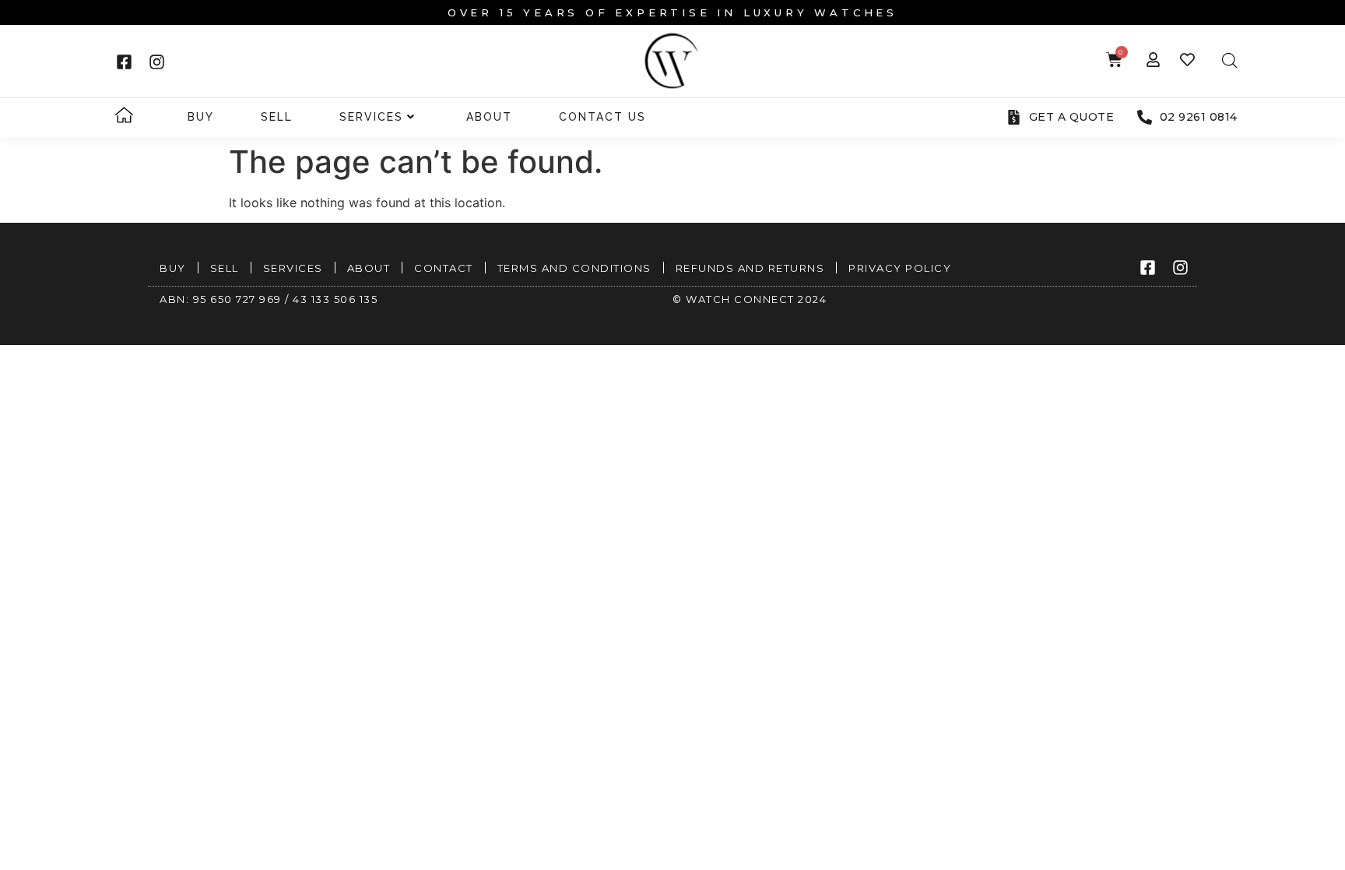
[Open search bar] (1230, 60)
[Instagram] (156, 61)
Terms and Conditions (574, 268)
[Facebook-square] (123, 61)
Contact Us (602, 117)
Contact (443, 268)
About (489, 117)
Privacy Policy (899, 268)
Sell (277, 117)
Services (371, 117)
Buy (201, 117)
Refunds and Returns (750, 268)
